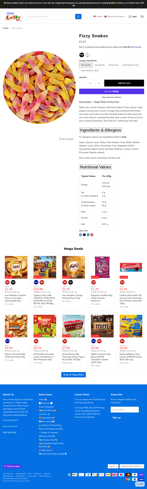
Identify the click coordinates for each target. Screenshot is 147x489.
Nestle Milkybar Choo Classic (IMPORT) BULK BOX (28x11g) (131, 357)
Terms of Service (44, 476)
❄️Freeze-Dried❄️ (47, 436)
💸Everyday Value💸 (48, 440)
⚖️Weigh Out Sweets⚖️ (49, 432)
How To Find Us (8, 474)
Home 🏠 (43, 399)
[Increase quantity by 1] (99, 83)
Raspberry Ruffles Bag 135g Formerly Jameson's (101, 298)
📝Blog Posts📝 (46, 403)
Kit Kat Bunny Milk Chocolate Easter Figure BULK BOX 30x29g (73, 357)
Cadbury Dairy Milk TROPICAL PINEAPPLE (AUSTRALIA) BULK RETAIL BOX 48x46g (44, 299)
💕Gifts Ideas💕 (46, 450)
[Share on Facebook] (80, 234)
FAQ (30, 474)
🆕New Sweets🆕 (47, 421)
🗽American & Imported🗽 (50, 425)
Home (5, 28)
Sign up (117, 417)
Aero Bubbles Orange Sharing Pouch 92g (72, 296)
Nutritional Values (95, 167)
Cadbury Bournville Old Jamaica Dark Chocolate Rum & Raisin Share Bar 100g (131, 299)
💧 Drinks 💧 (44, 414)
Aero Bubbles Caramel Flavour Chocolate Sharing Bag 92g (15, 298)
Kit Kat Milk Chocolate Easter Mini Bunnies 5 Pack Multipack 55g (44, 357)
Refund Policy (20, 476)
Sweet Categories (46, 407)
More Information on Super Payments (15, 479)
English (112, 466)
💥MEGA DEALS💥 (47, 410)
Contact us (37, 474)
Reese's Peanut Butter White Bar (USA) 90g (15, 355)
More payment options (111, 97)
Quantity (82, 77)
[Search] (78, 16)
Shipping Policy (8, 476)
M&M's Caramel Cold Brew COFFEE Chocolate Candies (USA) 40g (100, 358)
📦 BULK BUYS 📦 (47, 418)
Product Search (21, 474)
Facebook (47, 474)
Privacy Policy (32, 476)
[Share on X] (84, 234)
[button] (109, 16)
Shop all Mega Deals (73, 374)
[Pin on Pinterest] (91, 234)
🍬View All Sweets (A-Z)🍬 (51, 429)
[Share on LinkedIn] (88, 234)
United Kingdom (131, 466)
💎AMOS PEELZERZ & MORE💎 (53, 454)
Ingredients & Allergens (100, 130)
